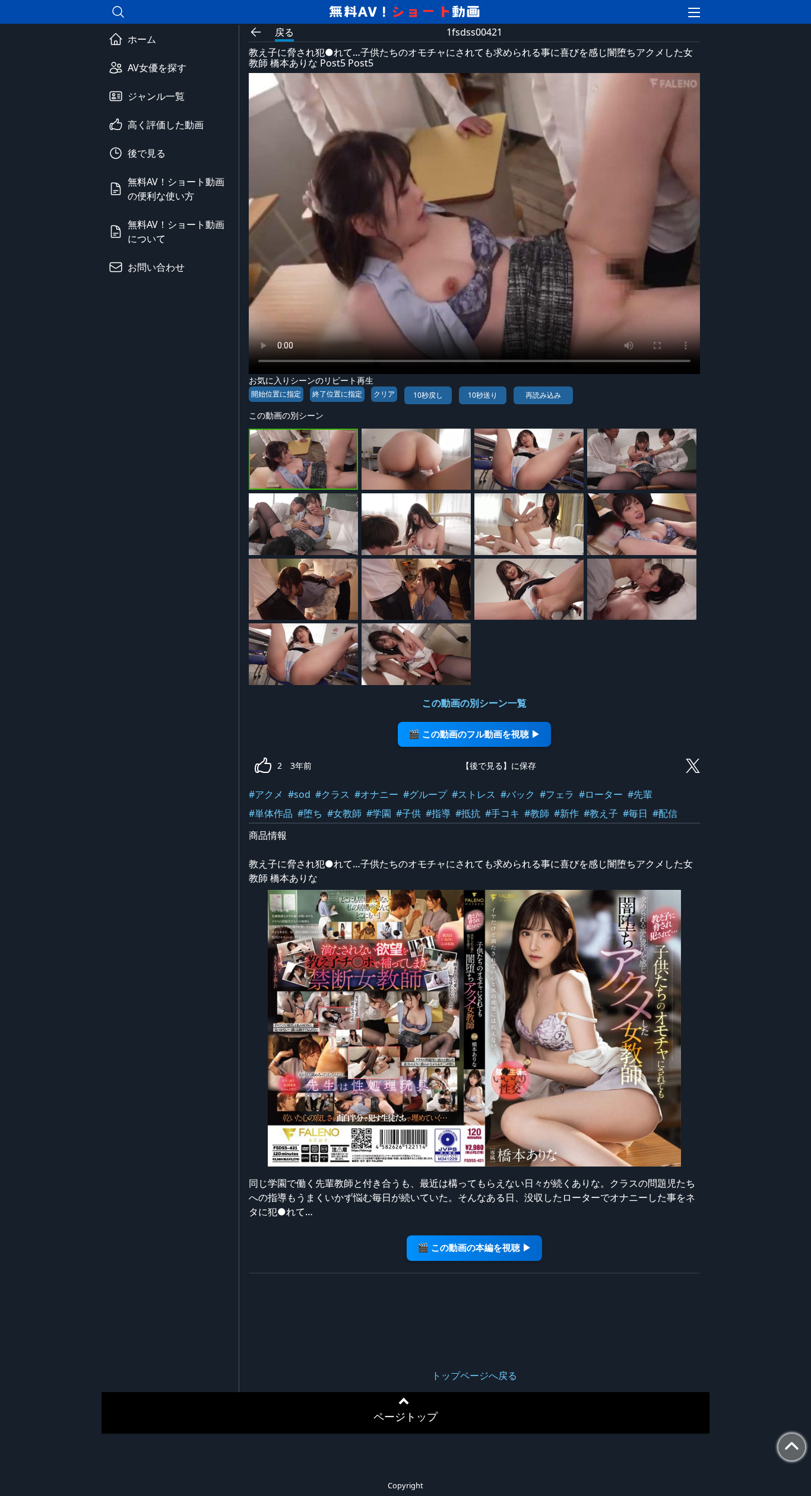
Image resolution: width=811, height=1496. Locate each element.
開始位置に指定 (276, 394)
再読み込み (543, 395)
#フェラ (557, 794)
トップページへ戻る (474, 1375)
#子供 (408, 813)
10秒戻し (428, 395)
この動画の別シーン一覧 (474, 702)
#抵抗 (467, 813)
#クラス (332, 794)
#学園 (378, 813)
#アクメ (266, 794)
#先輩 (640, 794)
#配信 (664, 813)
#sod (299, 794)
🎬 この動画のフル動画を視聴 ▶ (474, 734)
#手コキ (502, 813)
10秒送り (483, 395)
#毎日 (635, 813)
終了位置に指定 (337, 394)
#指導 (438, 813)
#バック (517, 794)
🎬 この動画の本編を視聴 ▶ (474, 1248)
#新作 (566, 813)
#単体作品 (271, 813)
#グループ (425, 794)
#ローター (601, 794)
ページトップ (405, 1416)
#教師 (536, 813)
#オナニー (376, 794)
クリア (384, 394)
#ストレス (474, 794)
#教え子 (601, 813)
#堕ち (309, 813)
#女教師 (344, 813)
